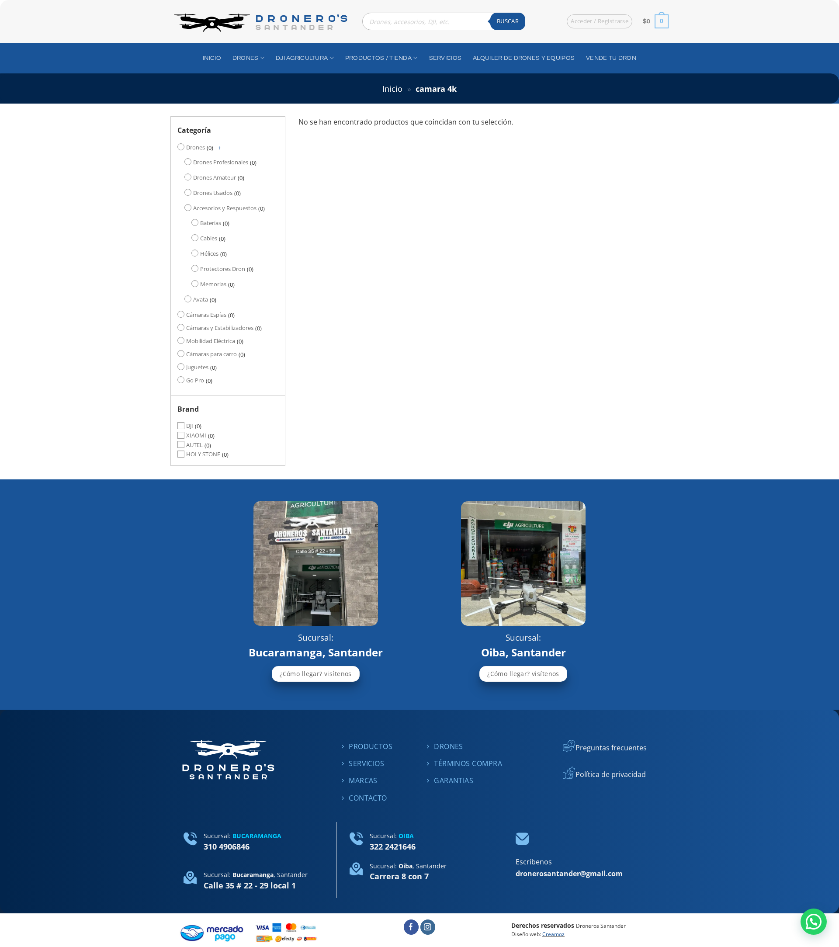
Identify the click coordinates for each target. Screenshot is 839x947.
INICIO (212, 58)
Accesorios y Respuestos (225, 208)
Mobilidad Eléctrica (210, 341)
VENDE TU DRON (611, 58)
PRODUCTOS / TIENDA (378, 58)
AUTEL (194, 445)
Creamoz (553, 934)
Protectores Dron (222, 269)
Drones (195, 147)
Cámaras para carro (211, 354)
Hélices (209, 253)
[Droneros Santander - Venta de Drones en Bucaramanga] (259, 21)
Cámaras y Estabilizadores (219, 328)
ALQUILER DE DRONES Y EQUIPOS (524, 58)
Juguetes (197, 367)
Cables (208, 238)
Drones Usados (212, 193)
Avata (200, 299)
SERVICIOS (445, 58)
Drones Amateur (214, 177)
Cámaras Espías (206, 315)
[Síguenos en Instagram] (428, 927)
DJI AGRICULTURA (302, 58)
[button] (814, 922)
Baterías (210, 223)
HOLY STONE (203, 454)
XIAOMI (196, 435)
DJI (189, 426)
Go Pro (195, 380)
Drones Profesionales (220, 162)
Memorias (213, 284)
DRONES (245, 58)
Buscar (508, 21)
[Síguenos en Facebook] (411, 927)
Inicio (392, 88)
